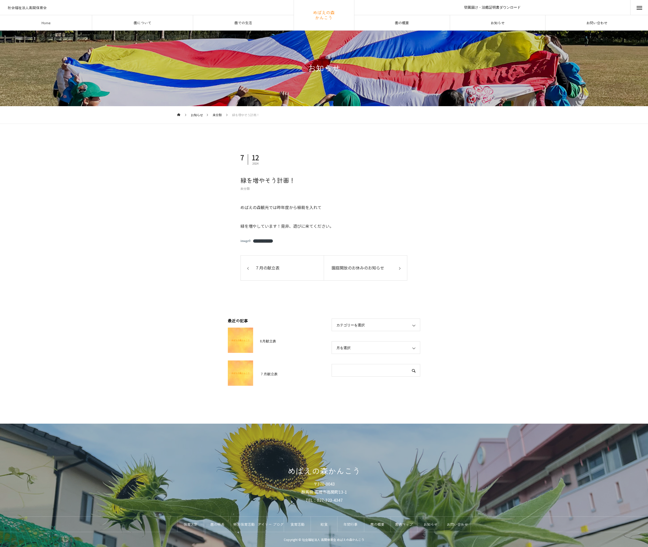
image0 (245, 241)
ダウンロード (263, 241)
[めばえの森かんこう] (324, 15)
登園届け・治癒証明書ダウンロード (492, 7)
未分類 (245, 188)
